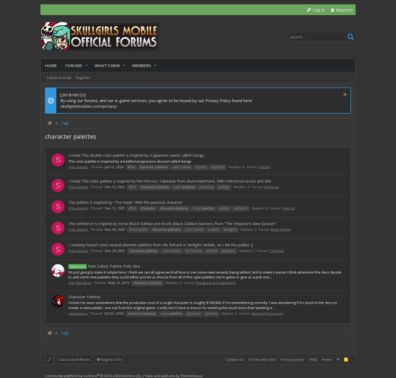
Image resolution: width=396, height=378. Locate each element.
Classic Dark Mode (74, 359)
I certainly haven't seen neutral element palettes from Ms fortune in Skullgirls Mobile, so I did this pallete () (160, 244)
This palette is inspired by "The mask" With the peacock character (125, 202)
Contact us (235, 359)
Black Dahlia (281, 229)
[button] (86, 65)
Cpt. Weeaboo (80, 282)
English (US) (110, 359)
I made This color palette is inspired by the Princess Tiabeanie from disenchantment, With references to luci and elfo (169, 181)
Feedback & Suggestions (216, 282)
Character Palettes (84, 296)
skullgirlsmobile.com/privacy (88, 106)
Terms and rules (262, 359)
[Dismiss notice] (344, 95)
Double (264, 166)
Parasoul (271, 186)
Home (327, 359)
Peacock (288, 208)
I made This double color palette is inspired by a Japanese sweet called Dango (136, 155)
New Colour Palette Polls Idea (105, 266)
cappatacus (78, 313)
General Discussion (267, 313)
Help (313, 359)
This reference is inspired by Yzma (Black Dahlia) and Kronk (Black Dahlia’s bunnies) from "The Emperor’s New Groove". (172, 223)
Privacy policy (292, 359)
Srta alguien (78, 166)
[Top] (338, 359)
